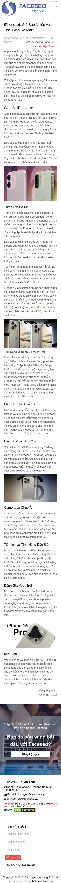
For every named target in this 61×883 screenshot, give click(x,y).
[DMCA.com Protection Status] (25, 810)
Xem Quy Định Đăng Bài (40, 42)
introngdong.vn (12, 815)
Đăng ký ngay (30, 754)
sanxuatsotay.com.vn (16, 820)
